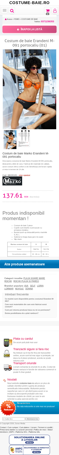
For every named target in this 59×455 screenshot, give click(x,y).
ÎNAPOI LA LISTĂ (31, 29)
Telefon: (44, 21)
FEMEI (16, 19)
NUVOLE (19, 289)
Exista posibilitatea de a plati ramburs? (22, 313)
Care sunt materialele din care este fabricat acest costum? (26, 305)
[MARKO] (12, 181)
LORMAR (8, 289)
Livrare (34, 427)
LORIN (40, 286)
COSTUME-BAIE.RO (29, 3)
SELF (32, 286)
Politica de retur (40, 430)
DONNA (29, 289)
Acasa (9, 19)
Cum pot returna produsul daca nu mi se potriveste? (27, 310)
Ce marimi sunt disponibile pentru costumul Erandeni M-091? (29, 300)
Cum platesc (25, 427)
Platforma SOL (21, 432)
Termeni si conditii (45, 427)
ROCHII (8, 281)
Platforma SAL (34, 432)
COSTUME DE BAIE (29, 19)
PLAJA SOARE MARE (34, 278)
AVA (26, 286)
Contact (3, 427)
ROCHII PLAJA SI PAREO (26, 281)
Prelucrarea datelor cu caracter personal (16, 430)
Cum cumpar (13, 427)
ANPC (11, 432)
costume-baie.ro (27, 383)
